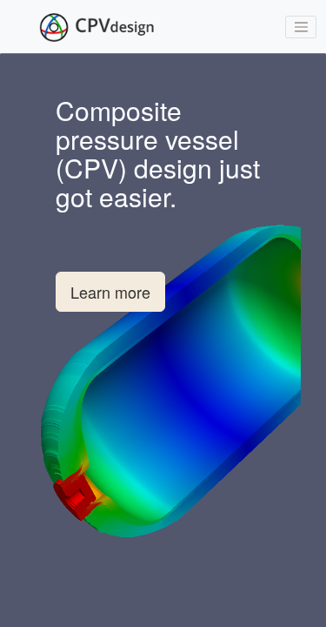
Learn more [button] (110, 291)
